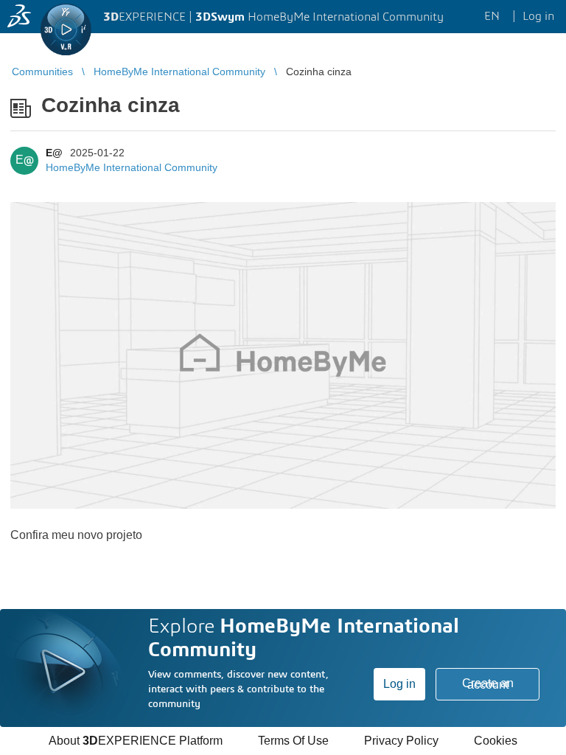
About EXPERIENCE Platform (136, 740)
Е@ (54, 153)
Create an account (488, 684)
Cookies (495, 740)
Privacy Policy (401, 740)
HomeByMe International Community (131, 167)
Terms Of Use (293, 740)
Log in (399, 684)
